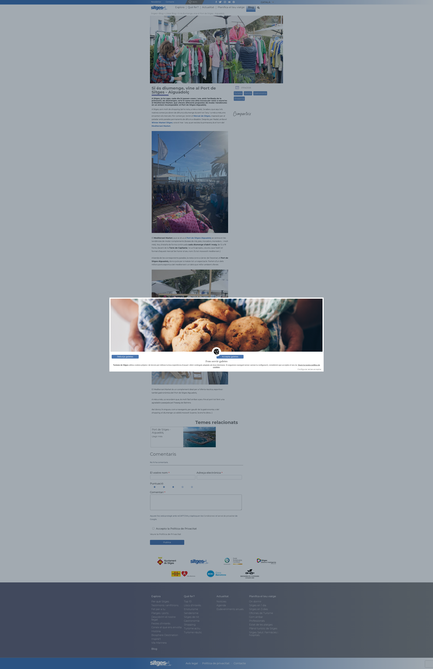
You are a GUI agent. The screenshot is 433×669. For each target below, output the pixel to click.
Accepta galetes (230, 356)
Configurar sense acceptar (309, 369)
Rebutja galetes (125, 356)
